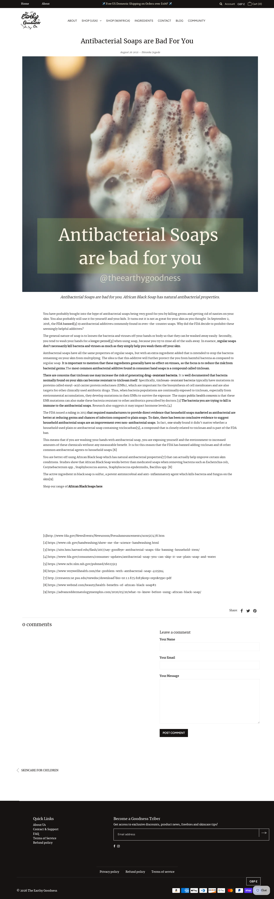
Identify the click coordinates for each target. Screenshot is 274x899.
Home (25, 4)
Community (196, 20)
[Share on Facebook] (242, 610)
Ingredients (144, 20)
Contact (164, 20)
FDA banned (64, 324)
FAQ (36, 834)
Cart (257, 3)
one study (174, 422)
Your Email (167, 657)
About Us (39, 825)
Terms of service (163, 872)
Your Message (169, 676)
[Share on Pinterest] (255, 610)
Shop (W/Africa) (118, 20)
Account (230, 3)
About (46, 4)
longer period (100, 341)
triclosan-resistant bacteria (175, 380)
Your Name (167, 639)
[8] (170, 467)
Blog (179, 20)
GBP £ (241, 4)
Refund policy (43, 842)
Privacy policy (109, 872)
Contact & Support (46, 829)
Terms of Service (44, 838)
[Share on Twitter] (248, 610)
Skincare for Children (39, 770)
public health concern (202, 395)
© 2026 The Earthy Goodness (37, 890)
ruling (72, 412)
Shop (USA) (90, 20)
